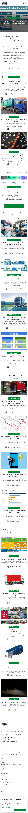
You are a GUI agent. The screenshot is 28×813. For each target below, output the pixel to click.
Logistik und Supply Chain (14, 187)
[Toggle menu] (25, 3)
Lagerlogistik (4, 789)
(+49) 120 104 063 (6, 739)
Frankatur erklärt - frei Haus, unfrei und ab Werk (11, 754)
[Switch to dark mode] (23, 3)
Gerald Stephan (4, 775)
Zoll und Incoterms (5, 791)
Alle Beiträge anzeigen (14, 218)
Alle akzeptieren (20, 809)
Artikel (3, 745)
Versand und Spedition (14, 18)
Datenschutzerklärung (6, 807)
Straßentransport (14, 116)
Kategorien (4, 779)
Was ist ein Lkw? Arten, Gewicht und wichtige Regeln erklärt (14, 752)
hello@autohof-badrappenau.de (10, 741)
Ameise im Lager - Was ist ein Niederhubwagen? (11, 764)
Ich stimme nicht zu (8, 809)
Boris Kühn (3, 771)
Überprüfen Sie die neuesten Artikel (14, 206)
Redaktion (4, 768)
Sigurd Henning (4, 773)
